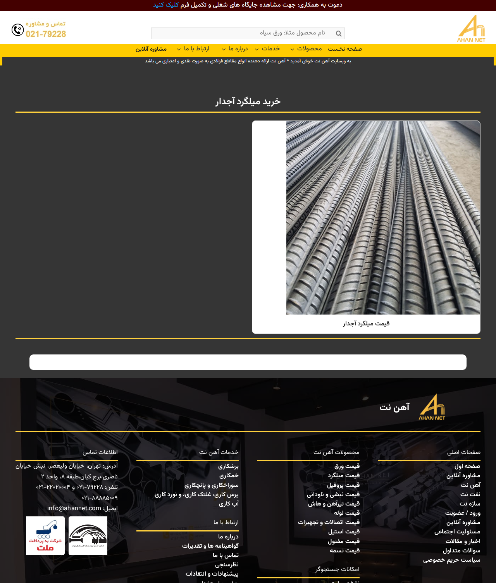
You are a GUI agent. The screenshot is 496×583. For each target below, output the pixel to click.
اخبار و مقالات (463, 542)
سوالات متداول (461, 551)
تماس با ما (226, 556)
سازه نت (470, 504)
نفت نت (470, 495)
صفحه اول (467, 466)
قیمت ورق (347, 466)
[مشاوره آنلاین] (151, 49)
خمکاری (229, 476)
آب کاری (229, 504)
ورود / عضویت (462, 513)
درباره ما (228, 537)
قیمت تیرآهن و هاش (334, 504)
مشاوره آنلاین (463, 476)
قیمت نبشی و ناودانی (333, 495)
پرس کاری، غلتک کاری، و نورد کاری (197, 495)
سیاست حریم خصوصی (451, 560)
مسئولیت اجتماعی (457, 532)
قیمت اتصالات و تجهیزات (329, 523)
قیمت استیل (344, 532)
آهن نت (470, 485)
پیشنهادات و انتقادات (212, 574)
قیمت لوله (347, 513)
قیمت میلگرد (344, 476)
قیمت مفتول (344, 542)
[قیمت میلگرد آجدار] (366, 227)
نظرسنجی (227, 565)
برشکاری (228, 466)
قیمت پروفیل (343, 485)
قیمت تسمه (345, 551)
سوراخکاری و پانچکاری (211, 485)
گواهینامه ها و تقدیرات (210, 546)
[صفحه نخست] (454, 29)
